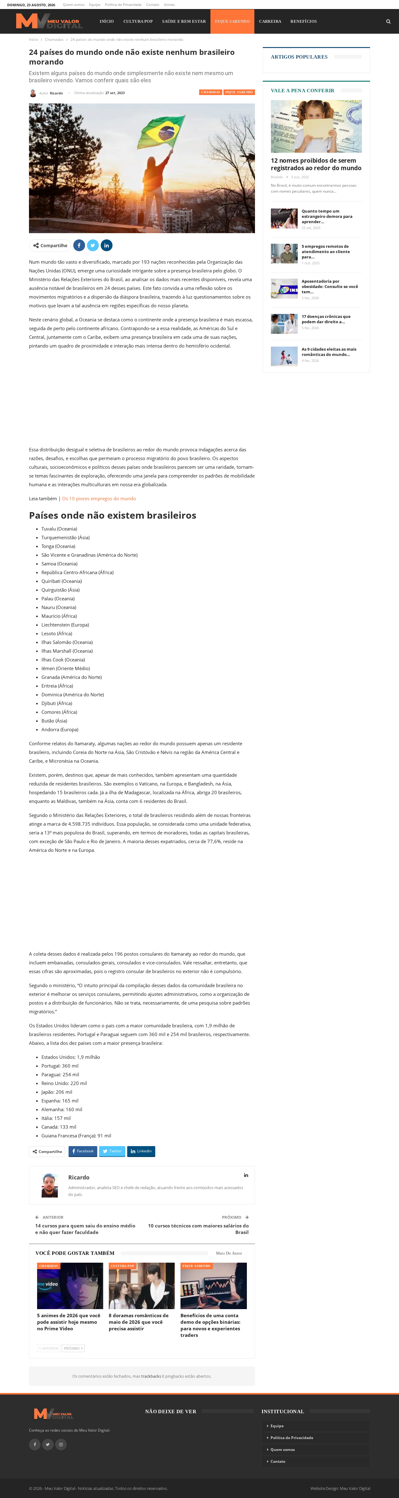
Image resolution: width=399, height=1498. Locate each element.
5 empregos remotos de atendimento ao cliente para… (326, 251)
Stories (169, 4)
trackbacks (151, 1376)
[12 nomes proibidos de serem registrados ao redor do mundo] (316, 126)
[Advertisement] (142, 399)
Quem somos (73, 4)
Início (107, 21)
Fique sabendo (232, 21)
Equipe (94, 4)
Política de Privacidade (123, 4)
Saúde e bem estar (184, 21)
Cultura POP (138, 21)
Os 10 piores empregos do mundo (99, 498)
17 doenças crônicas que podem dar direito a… (326, 319)
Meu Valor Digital (355, 1488)
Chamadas (210, 92)
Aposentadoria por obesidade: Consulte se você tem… (330, 286)
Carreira (270, 21)
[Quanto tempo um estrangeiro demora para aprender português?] (284, 218)
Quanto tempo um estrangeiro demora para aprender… (327, 216)
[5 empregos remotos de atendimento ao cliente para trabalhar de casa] (284, 254)
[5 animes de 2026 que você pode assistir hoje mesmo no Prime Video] (70, 1286)
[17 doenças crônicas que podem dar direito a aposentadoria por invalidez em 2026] (284, 324)
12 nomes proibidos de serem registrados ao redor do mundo (316, 164)
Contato (152, 4)
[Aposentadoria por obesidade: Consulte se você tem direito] (284, 289)
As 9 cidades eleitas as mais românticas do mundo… (329, 351)
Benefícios (304, 21)
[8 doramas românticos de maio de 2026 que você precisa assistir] (142, 1286)
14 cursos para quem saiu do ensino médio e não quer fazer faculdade (85, 1228)
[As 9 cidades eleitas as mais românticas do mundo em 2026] (284, 357)
